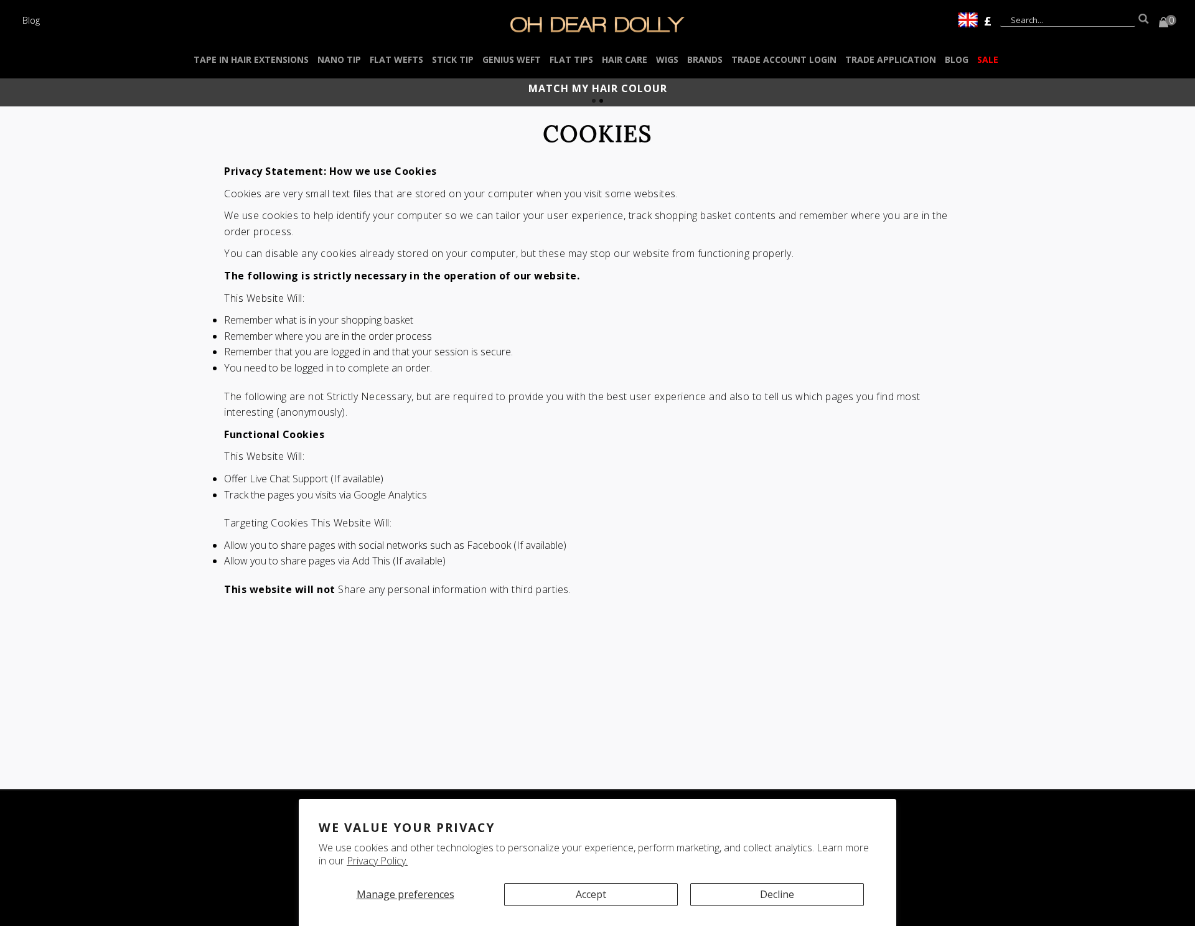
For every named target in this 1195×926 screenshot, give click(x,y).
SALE (987, 59)
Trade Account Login (783, 59)
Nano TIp (339, 59)
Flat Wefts (396, 59)
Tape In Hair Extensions (251, 59)
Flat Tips (571, 59)
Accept (591, 894)
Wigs (667, 59)
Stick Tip (453, 59)
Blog (31, 20)
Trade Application (890, 59)
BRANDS (705, 59)
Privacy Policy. (377, 861)
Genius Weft (511, 59)
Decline (777, 894)
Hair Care (624, 59)
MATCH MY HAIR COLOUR (597, 88)
